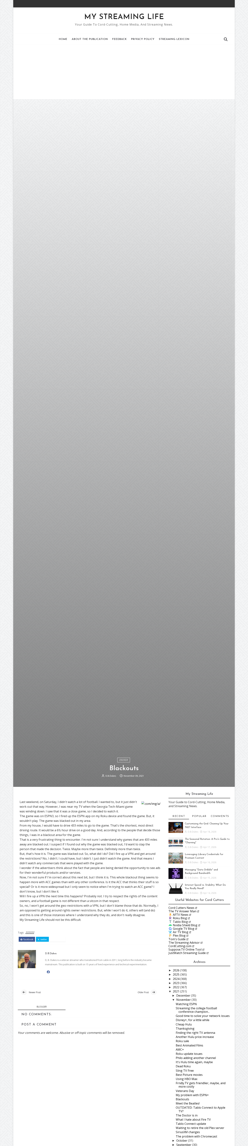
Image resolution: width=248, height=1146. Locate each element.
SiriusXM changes (188, 1132)
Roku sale (182, 1041)
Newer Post (35, 992)
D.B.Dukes (110, 775)
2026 (176, 970)
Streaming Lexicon (174, 39)
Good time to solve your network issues (203, 1016)
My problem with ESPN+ (192, 1095)
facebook (28, 939)
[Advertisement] (124, 72)
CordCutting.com (179, 946)
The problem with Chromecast (196, 1136)
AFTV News (180, 915)
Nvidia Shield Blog (185, 925)
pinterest (59, 939)
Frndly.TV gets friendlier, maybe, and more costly (200, 1085)
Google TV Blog (183, 929)
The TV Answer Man (182, 911)
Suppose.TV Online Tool (185, 949)
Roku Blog (180, 918)
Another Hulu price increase (195, 1037)
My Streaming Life (124, 17)
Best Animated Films (189, 1045)
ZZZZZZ (123, 759)
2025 (176, 974)
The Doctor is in (187, 1115)
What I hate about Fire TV (193, 1120)
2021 (176, 991)
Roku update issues (189, 1054)
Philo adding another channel (196, 1058)
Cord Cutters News (181, 908)
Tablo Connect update (191, 1124)
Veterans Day (185, 1091)
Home (63, 39)
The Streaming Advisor (184, 943)
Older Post (143, 992)
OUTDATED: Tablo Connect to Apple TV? (200, 1109)
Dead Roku (183, 1066)
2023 (176, 983)
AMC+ (180, 1050)
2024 (176, 979)
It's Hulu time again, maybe (194, 1062)
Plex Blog (179, 936)
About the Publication (90, 39)
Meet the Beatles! (188, 1103)
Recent (178, 816)
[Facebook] (223, 3)
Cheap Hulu (184, 1024)
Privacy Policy (143, 39)
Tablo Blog (180, 922)
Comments (220, 816)
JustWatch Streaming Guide (187, 953)
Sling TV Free (185, 1071)
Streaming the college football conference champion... (196, 1010)
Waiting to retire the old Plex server (200, 1128)
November (184, 1000)
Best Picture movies (189, 1075)
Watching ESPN (186, 1004)
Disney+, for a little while (192, 1020)
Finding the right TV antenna (195, 1033)
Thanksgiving (185, 1029)
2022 (176, 987)
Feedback (119, 39)
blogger (42, 1006)
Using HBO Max (186, 1079)
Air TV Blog (180, 932)
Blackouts (182, 1099)
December (183, 996)
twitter (43, 939)
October (182, 1141)
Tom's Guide (177, 939)
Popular (199, 816)
